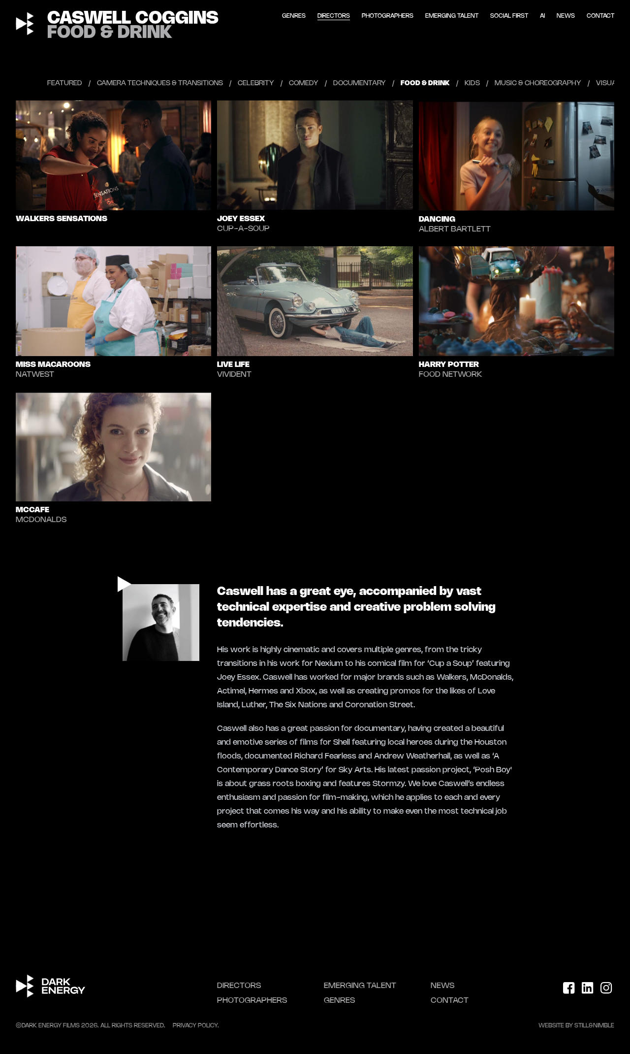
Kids (472, 83)
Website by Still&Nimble (576, 1025)
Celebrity (256, 83)
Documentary (359, 83)
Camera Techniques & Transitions (160, 83)
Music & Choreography (538, 83)
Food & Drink (425, 83)
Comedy (303, 83)
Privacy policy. (196, 1025)
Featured (64, 83)
